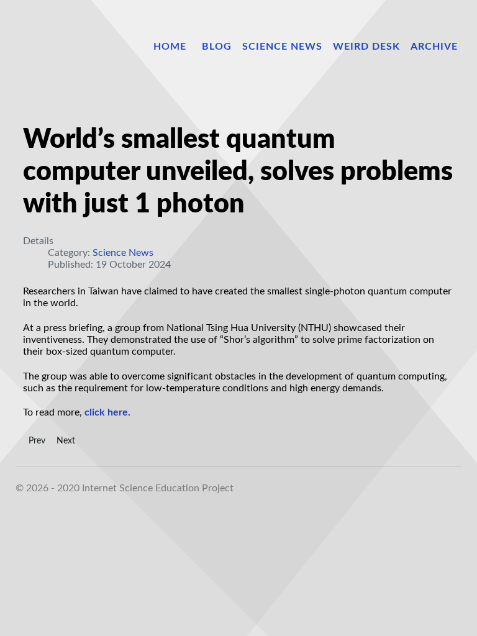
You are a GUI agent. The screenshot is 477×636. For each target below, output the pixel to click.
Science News (123, 253)
